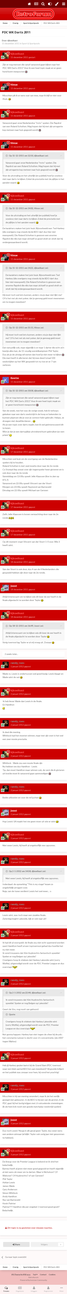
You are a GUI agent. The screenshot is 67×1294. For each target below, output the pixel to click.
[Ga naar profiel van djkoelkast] (5, 55)
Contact (43, 1274)
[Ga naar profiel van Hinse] (5, 87)
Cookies (52, 1274)
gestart (23, 57)
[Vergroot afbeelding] (26, 71)
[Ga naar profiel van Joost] (5, 588)
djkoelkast (12, 40)
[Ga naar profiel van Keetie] (5, 380)
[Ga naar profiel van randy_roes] (5, 665)
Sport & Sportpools (31, 43)
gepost (23, 88)
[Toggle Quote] (7, 155)
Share (17, 1244)
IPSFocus (27, 1274)
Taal (34, 1274)
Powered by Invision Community (33, 1280)
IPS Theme (16, 1274)
